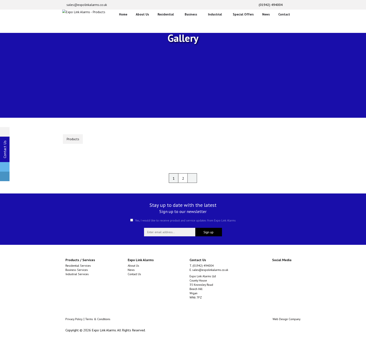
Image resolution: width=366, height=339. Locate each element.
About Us (142, 14)
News (266, 14)
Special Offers (243, 14)
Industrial (215, 14)
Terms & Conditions (97, 319)
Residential (166, 14)
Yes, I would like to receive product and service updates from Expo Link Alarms (185, 220)
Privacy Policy (74, 319)
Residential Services (78, 266)
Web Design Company (287, 319)
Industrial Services (77, 274)
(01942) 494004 (270, 5)
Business (191, 14)
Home (123, 14)
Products (73, 139)
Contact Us (134, 274)
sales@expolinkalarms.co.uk (86, 5)
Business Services (76, 270)
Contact (284, 14)
